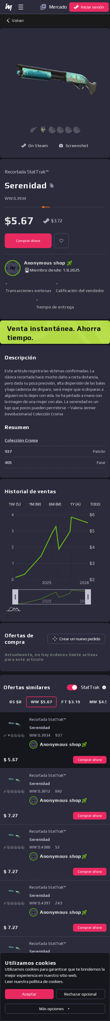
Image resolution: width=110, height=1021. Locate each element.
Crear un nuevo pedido (80, 638)
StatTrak (90, 687)
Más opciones (51, 1008)
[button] (43, 129)
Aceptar (29, 994)
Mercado (58, 7)
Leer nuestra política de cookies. (34, 981)
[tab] (15, 701)
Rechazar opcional (80, 994)
